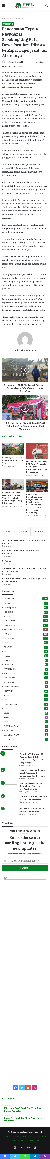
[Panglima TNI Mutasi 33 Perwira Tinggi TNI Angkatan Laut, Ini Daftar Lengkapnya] (9, 758)
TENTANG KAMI (32, 1141)
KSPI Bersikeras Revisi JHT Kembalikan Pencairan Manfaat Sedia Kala (33, 786)
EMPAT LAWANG (11, 726)
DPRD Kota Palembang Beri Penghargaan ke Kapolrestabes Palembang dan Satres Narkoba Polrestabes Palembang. (34, 503)
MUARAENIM (10, 682)
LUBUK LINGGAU (12, 735)
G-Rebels (6, 561)
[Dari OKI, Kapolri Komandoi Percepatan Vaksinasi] (9, 800)
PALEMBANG (17, 18)
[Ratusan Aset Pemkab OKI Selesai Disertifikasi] (9, 812)
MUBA (7, 656)
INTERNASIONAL (11, 686)
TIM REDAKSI (17, 1141)
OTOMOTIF (9, 739)
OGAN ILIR (8, 665)
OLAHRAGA (9, 638)
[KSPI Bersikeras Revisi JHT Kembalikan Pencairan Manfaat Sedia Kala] (9, 787)
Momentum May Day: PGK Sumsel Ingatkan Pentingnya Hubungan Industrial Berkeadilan (37, 466)
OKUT (6, 713)
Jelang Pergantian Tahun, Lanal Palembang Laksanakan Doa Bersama (32, 773)
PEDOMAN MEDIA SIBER (22, 1136)
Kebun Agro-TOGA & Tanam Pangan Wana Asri (12, 460)
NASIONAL (9, 603)
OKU (6, 722)
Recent (9, 531)
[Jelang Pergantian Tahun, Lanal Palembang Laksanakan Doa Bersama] (9, 774)
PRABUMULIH (10, 704)
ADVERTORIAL (10, 669)
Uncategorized (11, 607)
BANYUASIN (9, 673)
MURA (7, 695)
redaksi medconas (13, 62)
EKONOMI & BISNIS (13, 629)
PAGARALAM (9, 678)
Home (6, 18)
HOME (7, 1136)
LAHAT (7, 700)
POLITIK (8, 647)
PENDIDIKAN (10, 621)
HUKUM (7, 634)
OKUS (6, 643)
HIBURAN (8, 691)
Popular (23, 531)
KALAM (7, 717)
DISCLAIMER (40, 1136)
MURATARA (9, 730)
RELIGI (7, 660)
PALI (6, 708)
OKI (5, 651)
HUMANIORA (10, 625)
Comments (39, 531)
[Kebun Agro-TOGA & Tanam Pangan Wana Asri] (13, 449)
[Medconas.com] (25, 5)
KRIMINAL (8, 612)
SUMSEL (8, 616)
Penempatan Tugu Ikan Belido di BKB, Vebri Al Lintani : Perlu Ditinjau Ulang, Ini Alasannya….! (12, 498)
